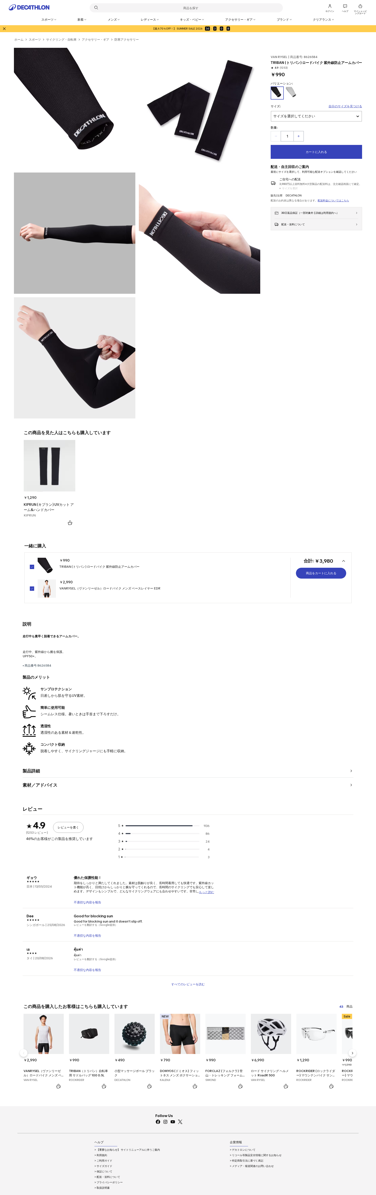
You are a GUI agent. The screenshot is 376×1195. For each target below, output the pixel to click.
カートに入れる (316, 152)
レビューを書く (68, 827)
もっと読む (206, 891)
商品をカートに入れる (321, 573)
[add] (298, 136)
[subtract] (276, 136)
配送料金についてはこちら (333, 200)
